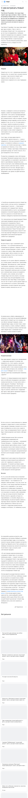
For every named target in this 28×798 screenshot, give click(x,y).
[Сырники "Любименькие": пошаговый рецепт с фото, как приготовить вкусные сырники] (14, 737)
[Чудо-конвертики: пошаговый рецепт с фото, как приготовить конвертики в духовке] (14, 716)
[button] (14, 56)
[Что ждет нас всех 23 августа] (14, 672)
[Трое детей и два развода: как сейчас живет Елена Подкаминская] (14, 628)
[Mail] (4, 1)
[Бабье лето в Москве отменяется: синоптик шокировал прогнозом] (14, 781)
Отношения (12, 5)
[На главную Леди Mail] (7, 1)
